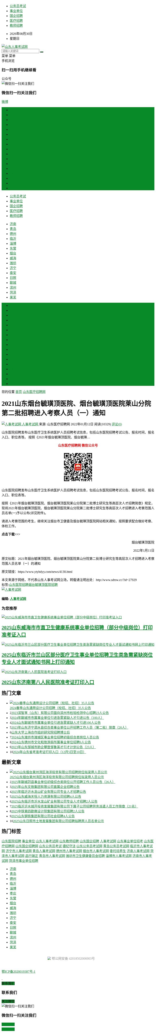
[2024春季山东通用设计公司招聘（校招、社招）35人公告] (82, 702)
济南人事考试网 (138, 851)
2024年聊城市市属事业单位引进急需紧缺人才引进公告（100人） (57, 717)
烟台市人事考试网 (96, 851)
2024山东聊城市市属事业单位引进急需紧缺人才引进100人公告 (56, 722)
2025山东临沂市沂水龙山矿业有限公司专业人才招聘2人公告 (54, 801)
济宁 (13, 159)
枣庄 (13, 330)
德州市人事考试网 (69, 851)
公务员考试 (18, 6)
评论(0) (117, 424)
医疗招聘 (16, 20)
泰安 (13, 163)
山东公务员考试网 (89, 846)
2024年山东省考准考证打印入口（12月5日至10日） (49, 752)
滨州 (13, 178)
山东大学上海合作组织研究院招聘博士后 (40, 732)
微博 (5, 101)
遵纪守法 (69, 846)
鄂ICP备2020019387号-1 (18, 971)
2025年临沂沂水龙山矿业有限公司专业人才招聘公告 (48, 791)
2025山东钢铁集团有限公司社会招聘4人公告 (43, 816)
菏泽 (13, 183)
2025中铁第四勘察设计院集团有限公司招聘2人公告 (47, 811)
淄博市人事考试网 (119, 856)
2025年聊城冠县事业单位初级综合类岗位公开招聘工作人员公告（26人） (63, 782)
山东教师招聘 (69, 841)
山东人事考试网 (47, 841)
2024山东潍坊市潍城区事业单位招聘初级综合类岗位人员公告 (55, 737)
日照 (13, 168)
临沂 (13, 129)
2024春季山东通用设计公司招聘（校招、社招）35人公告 (50, 708)
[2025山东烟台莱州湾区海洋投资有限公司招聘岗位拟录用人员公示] (82, 771)
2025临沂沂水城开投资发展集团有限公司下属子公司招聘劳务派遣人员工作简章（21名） (74, 806)
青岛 (13, 119)
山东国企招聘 (89, 841)
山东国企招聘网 (26, 846)
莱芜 (13, 188)
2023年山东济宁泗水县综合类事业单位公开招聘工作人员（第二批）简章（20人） (69, 727)
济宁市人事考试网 (19, 851)
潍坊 (13, 154)
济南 (13, 115)
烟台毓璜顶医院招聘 (43, 584)
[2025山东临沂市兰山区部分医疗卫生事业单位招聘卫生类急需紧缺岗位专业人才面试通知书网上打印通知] (78, 644)
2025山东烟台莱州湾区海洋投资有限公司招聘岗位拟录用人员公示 (57, 777)
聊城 (13, 173)
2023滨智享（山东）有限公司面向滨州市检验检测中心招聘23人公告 (60, 713)
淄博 (13, 134)
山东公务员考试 (50, 846)
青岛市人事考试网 (52, 856)
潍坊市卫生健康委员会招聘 (85, 856)
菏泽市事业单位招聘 (23, 860)
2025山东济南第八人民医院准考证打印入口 (48, 682)
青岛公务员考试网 (116, 846)
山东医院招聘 (18, 584)
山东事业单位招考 (130, 841)
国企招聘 (16, 16)
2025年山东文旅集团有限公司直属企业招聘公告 (45, 787)
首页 (13, 110)
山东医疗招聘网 (34, 392)
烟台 (13, 144)
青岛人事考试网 (43, 851)
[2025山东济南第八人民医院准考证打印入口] (78, 671)
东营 (13, 139)
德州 (13, 124)
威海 (13, 149)
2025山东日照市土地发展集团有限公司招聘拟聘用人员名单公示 (58, 821)
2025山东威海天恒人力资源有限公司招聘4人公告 (46, 796)
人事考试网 (30, 424)
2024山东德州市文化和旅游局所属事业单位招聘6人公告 (51, 742)
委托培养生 (118, 851)
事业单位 (16, 11)
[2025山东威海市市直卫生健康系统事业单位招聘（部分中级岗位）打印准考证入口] (78, 617)
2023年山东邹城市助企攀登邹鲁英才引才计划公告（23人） (53, 747)
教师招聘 (16, 25)
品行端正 (31, 856)
